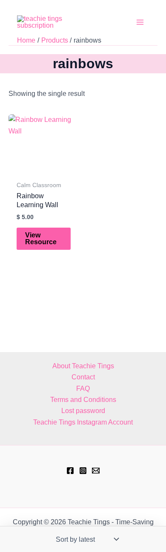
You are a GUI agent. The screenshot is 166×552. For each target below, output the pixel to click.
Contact (83, 377)
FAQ (83, 388)
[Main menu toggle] (140, 22)
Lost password (83, 410)
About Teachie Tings (83, 366)
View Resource (41, 238)
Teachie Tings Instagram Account (83, 422)
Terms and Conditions (83, 399)
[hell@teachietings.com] (96, 470)
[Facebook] (70, 470)
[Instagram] (83, 470)
